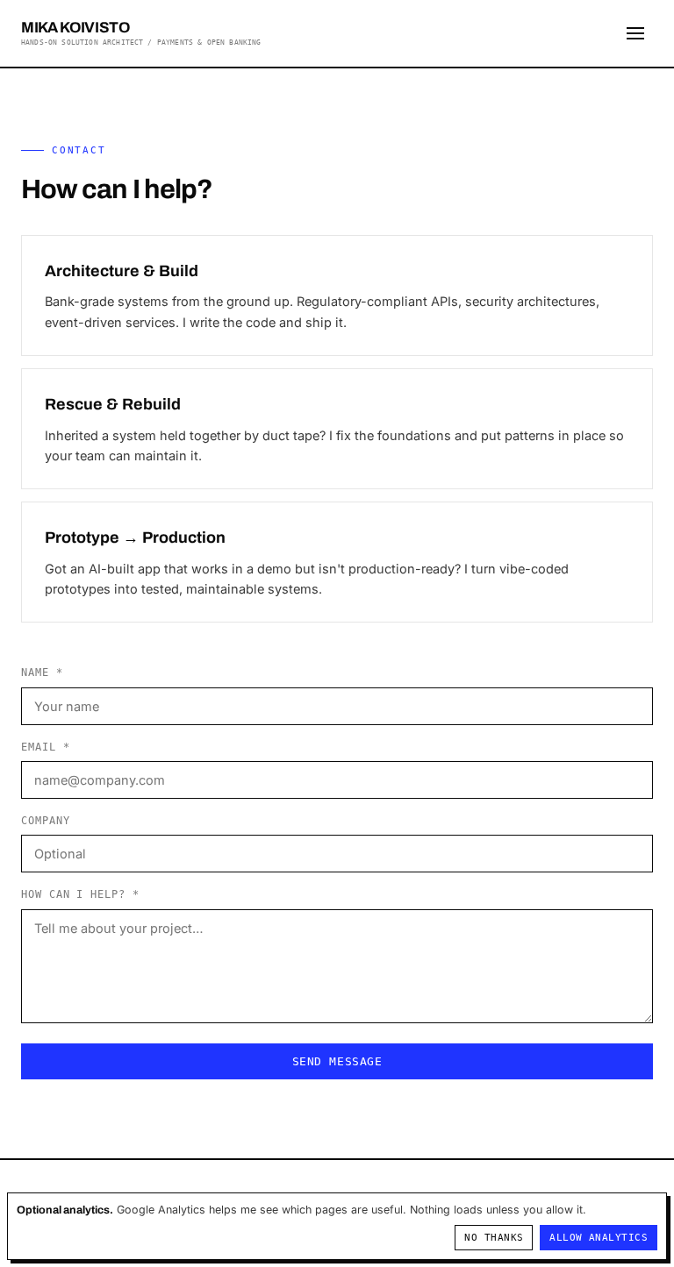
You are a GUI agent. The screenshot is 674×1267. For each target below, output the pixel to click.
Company (45, 821)
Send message (337, 1061)
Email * (45, 747)
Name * (42, 672)
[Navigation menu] (635, 33)
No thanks (493, 1237)
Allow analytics (598, 1237)
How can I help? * (80, 894)
